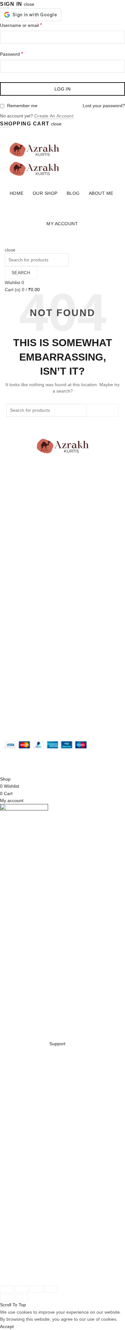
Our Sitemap (17, 630)
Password (11, 54)
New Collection (20, 556)
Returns (13, 608)
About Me (101, 193)
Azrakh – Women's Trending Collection (60, 758)
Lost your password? (104, 105)
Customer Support (23, 675)
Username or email (21, 25)
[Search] (7, 242)
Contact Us (16, 570)
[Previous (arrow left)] (6, 1297)
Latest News (17, 577)
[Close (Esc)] (6, 1289)
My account (62, 223)
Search (21, 272)
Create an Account (53, 115)
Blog (73, 193)
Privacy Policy (19, 601)
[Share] (21, 1289)
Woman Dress (19, 563)
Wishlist (14, 282)
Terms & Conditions (24, 615)
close (29, 4)
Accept (7, 1326)
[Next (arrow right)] (21, 1297)
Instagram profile (22, 653)
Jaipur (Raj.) (17, 525)
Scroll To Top (13, 1304)
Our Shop (45, 193)
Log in (62, 89)
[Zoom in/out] (51, 1289)
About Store (17, 549)
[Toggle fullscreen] (36, 1289)
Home (17, 193)
